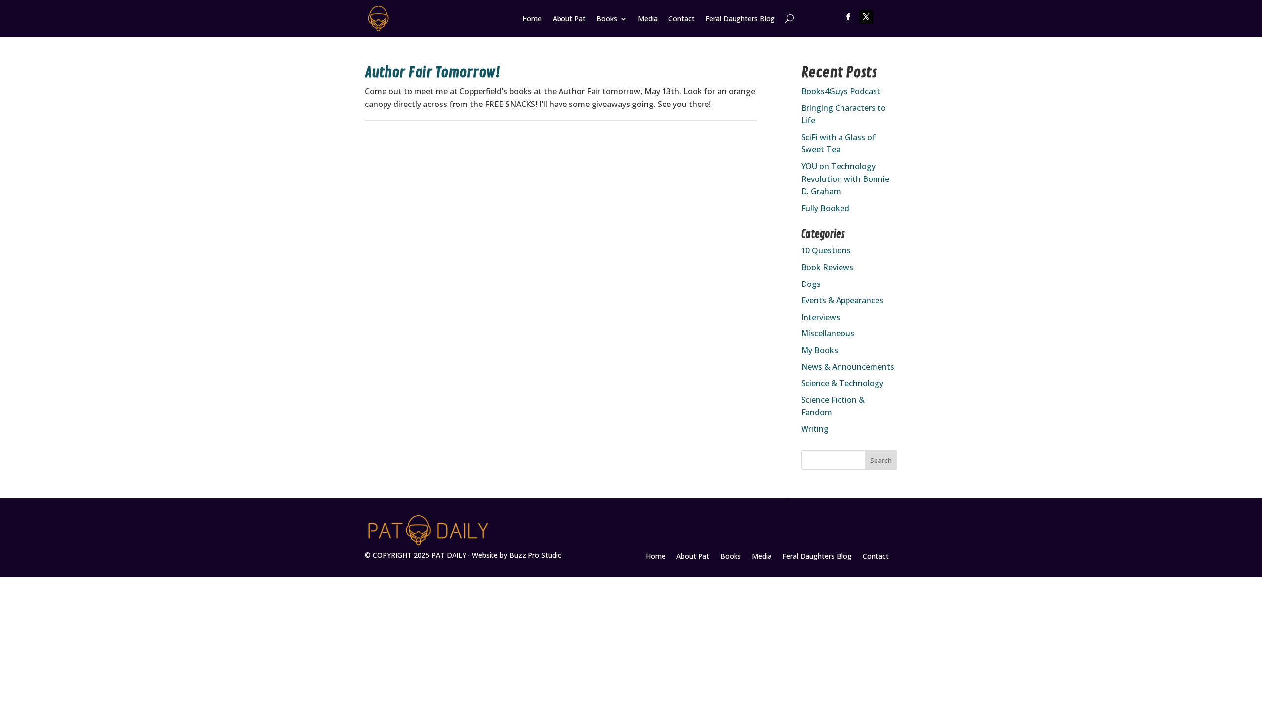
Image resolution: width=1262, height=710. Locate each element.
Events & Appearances (842, 300)
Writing (815, 429)
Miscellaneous (827, 333)
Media (648, 19)
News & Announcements (847, 366)
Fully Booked (825, 208)
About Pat (569, 19)
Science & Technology (842, 383)
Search (881, 460)
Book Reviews (827, 267)
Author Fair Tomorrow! (432, 73)
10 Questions (826, 250)
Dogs (811, 284)
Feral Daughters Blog (740, 19)
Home (532, 19)
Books (606, 19)
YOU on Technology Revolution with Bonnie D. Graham (845, 179)
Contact (681, 19)
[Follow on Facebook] (848, 17)
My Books (819, 350)
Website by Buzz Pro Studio (517, 555)
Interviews (820, 317)
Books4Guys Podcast (840, 91)
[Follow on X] (866, 17)
